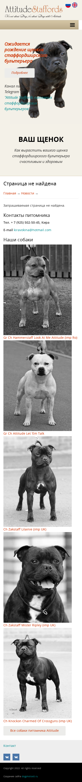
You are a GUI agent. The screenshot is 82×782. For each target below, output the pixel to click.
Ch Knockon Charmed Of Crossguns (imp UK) (37, 721)
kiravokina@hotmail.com (32, 230)
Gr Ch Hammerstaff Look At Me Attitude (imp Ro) (40, 338)
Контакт (9, 746)
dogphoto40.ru (30, 776)
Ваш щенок (41, 139)
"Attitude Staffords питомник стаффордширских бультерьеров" (28, 103)
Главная (9, 193)
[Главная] (40, 10)
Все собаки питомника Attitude (34, 730)
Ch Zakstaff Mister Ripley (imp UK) (29, 625)
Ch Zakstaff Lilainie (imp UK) (24, 529)
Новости (27, 193)
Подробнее (19, 72)
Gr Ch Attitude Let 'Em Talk (23, 433)
